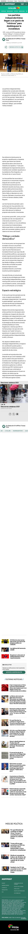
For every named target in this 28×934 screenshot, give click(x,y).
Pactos (16, 11)
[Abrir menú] (2, 4)
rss (2, 892)
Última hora (22, 4)
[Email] (17, 414)
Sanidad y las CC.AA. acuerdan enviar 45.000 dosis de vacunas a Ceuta (18, 869)
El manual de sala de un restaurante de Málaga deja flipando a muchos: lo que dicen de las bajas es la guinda (18, 755)
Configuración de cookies (18, 884)
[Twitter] (13, 414)
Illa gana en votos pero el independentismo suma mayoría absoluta (17, 656)
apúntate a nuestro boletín (14, 672)
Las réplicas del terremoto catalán (18, 649)
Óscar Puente (21, 1)
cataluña (8, 431)
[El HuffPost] (10, 4)
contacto (4, 887)
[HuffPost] (7, 878)
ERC (2, 431)
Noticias (3, 11)
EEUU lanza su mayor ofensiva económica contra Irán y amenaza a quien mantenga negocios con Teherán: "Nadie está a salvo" (17, 767)
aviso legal (16, 888)
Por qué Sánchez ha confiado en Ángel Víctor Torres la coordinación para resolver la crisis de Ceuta (17, 722)
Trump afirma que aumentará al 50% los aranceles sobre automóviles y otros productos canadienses (18, 847)
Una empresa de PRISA (14, 926)
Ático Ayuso (10, 1)
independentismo (18, 431)
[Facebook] (10, 414)
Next (25, 395)
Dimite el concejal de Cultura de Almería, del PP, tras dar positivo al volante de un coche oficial (18, 858)
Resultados (10, 11)
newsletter (5, 889)
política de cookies (18, 886)
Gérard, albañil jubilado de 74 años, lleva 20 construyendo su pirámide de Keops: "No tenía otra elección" (17, 744)
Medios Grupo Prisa (14, 930)
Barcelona (22, 11)
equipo (3, 883)
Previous (2, 395)
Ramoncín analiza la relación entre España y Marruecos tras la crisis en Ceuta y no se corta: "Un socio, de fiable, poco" (18, 711)
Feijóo (15, 1)
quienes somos (5, 885)
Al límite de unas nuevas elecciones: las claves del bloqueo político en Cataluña (17, 642)
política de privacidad (19, 890)
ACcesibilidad (17, 893)
